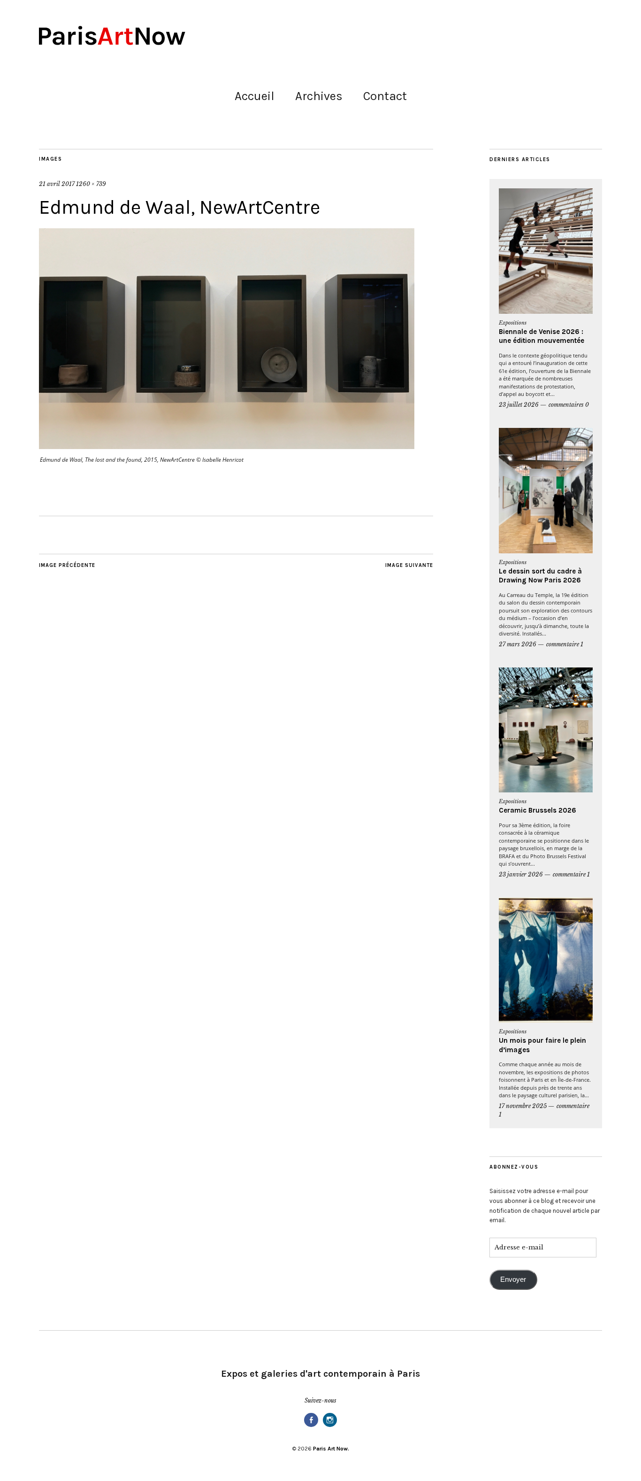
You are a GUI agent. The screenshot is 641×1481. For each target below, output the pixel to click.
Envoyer (513, 1279)
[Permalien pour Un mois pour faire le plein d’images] (546, 960)
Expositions (513, 322)
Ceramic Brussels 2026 (537, 810)
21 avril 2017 (57, 183)
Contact (385, 96)
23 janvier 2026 (521, 874)
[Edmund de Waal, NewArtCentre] (226, 446)
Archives (319, 96)
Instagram (330, 1426)
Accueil (255, 96)
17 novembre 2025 (523, 1105)
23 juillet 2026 (519, 404)
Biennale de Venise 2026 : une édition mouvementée (541, 336)
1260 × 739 (91, 183)
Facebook (311, 1426)
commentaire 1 (564, 644)
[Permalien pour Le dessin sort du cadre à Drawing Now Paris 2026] (546, 490)
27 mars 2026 (517, 644)
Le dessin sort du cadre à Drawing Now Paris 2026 (540, 576)
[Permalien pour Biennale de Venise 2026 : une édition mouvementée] (546, 251)
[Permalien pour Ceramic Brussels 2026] (546, 730)
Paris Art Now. (331, 1448)
